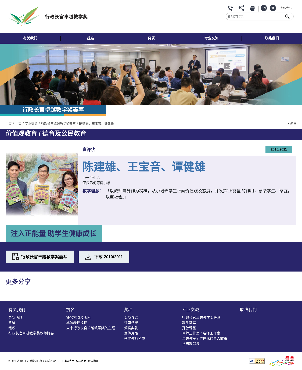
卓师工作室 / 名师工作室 (201, 333)
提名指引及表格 (78, 318)
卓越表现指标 (76, 323)
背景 (11, 323)
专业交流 (31, 123)
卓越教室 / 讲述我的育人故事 (204, 338)
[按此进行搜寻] (287, 16)
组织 (11, 328)
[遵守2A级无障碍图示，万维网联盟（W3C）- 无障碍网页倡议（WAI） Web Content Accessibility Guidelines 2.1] (257, 360)
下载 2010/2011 (108, 256)
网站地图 (93, 361)
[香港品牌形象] (281, 360)
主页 (8, 123)
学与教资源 (191, 344)
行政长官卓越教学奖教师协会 (31, 333)
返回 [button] (293, 123)
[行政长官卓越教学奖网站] (79, 16)
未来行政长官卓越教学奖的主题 (90, 328)
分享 (242, 8)
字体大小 (286, 7)
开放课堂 (189, 328)
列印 (253, 8)
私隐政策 (81, 361)
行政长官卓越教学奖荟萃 (58, 123)
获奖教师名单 (134, 338)
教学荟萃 (189, 323)
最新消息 (15, 318)
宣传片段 (131, 333)
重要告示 (69, 361)
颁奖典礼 (131, 328)
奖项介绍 (131, 318)
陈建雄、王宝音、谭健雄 (96, 123)
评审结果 (131, 323)
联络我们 (230, 8)
